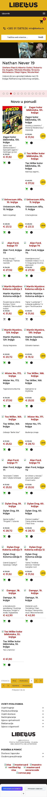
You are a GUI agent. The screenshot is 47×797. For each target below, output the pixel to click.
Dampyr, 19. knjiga (31, 599)
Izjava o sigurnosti (10, 726)
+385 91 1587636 (17, 28)
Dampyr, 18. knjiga (9, 599)
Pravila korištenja (9, 711)
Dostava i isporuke (10, 753)
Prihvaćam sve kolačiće (12, 789)
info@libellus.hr (36, 28)
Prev (3, 94)
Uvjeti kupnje (7, 708)
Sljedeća (15, 685)
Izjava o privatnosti (10, 720)
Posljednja (27, 685)
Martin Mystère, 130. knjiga (34, 338)
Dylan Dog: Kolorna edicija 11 (12, 555)
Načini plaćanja (8, 717)
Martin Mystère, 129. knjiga (12, 338)
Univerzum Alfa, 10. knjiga (12, 208)
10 (36, 93)
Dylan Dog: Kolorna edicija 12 (33, 557)
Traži (40, 37)
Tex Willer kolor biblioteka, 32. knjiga (11, 644)
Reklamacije (7, 723)
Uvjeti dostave (8, 714)
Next (43, 94)
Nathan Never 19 (18, 63)
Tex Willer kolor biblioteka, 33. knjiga (34, 166)
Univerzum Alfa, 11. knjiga (34, 208)
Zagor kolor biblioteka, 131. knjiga (33, 120)
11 (40, 93)
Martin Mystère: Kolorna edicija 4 (34, 295)
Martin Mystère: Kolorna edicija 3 (12, 295)
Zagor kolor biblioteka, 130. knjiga (11, 140)
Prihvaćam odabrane (35, 789)
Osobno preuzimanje (11, 756)
